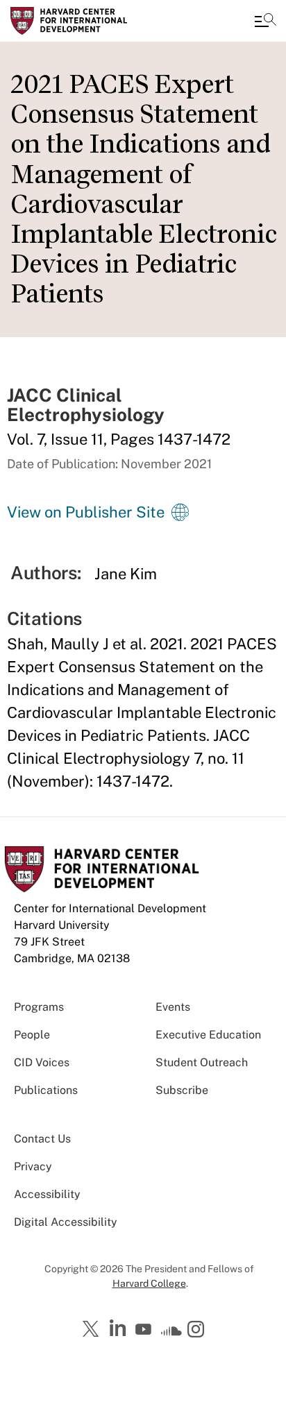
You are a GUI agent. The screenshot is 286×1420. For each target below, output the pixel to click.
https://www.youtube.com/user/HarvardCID (145, 1330)
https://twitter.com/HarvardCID (93, 1330)
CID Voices (41, 1062)
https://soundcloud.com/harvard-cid (171, 1334)
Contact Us (42, 1138)
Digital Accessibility (65, 1222)
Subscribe (181, 1090)
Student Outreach (201, 1062)
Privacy (33, 1166)
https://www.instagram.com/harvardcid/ (197, 1330)
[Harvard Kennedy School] (93, 20)
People (32, 1034)
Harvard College (149, 1283)
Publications (46, 1090)
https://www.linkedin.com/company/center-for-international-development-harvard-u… (119, 1328)
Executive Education (208, 1034)
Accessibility (47, 1194)
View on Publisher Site (86, 512)
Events (172, 1006)
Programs (39, 1006)
